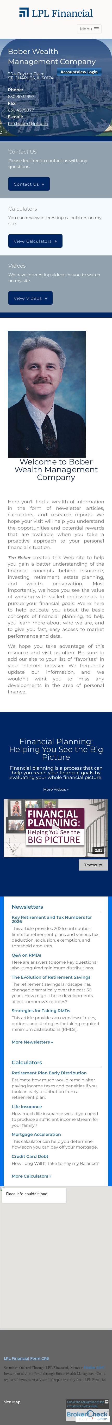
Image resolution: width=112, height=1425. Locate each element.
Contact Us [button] (26, 184)
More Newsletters (32, 1042)
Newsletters (27, 907)
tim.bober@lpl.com (28, 123)
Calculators (27, 1062)
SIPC (100, 1367)
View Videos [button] (28, 298)
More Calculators (32, 1176)
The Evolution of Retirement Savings (51, 977)
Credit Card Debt (30, 1156)
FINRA (89, 1367)
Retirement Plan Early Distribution (49, 1073)
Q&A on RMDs (26, 955)
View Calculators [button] (33, 241)
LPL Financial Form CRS (26, 1358)
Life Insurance (27, 1106)
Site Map (12, 1402)
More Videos (56, 789)
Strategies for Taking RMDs (41, 1010)
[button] (89, 28)
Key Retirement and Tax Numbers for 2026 (52, 919)
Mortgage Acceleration (36, 1134)
